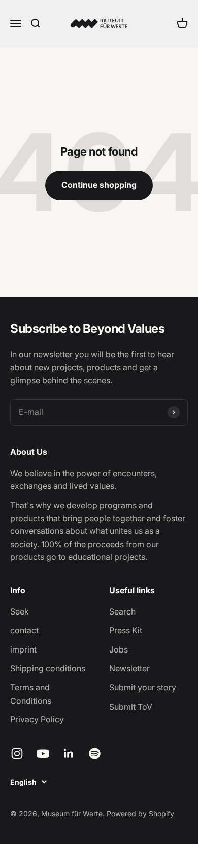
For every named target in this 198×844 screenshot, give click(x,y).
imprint (23, 649)
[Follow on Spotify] (95, 753)
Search (122, 611)
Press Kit (125, 630)
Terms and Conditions (30, 694)
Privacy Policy (37, 719)
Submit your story (142, 687)
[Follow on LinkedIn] (69, 753)
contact (24, 630)
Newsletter (129, 668)
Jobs (118, 649)
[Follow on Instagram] (17, 753)
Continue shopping (99, 185)
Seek (19, 611)
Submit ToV (130, 707)
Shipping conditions (47, 668)
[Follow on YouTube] (43, 753)
